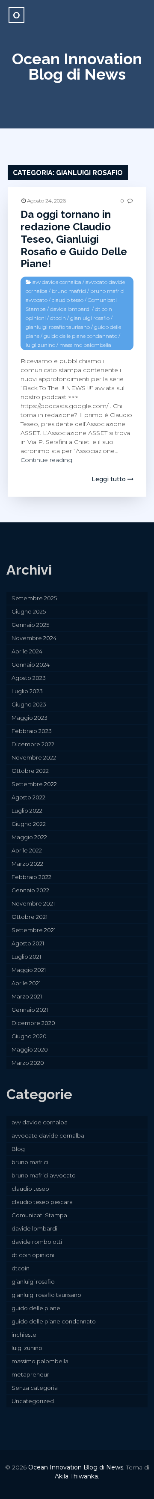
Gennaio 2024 (31, 664)
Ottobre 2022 (30, 770)
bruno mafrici (69, 291)
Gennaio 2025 (30, 624)
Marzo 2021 (27, 996)
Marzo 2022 (27, 863)
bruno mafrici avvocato (44, 1175)
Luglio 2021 (26, 956)
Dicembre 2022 (33, 744)
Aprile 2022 (27, 850)
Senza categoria (35, 1387)
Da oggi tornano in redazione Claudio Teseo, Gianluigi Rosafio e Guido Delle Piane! (74, 239)
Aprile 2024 (27, 651)
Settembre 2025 (34, 598)
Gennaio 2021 (30, 1009)
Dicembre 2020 (33, 1022)
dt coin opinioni (33, 1255)
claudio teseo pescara (42, 1201)
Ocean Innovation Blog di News (77, 66)
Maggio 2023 (29, 717)
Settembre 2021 (34, 930)
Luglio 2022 (27, 810)
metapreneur (30, 1374)
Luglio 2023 (27, 691)
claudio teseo (67, 300)
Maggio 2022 (29, 837)
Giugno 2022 (29, 823)
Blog (18, 1148)
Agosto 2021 (28, 943)
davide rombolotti (37, 1241)
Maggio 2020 (30, 1049)
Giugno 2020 (29, 1036)
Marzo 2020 (28, 1062)
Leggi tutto (109, 479)
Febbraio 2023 (32, 730)
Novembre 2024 (34, 638)
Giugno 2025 (29, 611)
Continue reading (46, 460)
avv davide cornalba (57, 282)
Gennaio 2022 (30, 890)
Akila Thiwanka (76, 1476)
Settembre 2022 (34, 784)
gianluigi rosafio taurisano (58, 327)
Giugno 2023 (29, 704)
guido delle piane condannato (80, 336)
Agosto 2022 (28, 797)
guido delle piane (36, 1308)
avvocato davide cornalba (48, 1135)
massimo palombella (85, 345)
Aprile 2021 (26, 983)
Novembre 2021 (33, 903)
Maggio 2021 (29, 969)
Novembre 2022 (34, 757)
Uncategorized (33, 1401)
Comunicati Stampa (39, 1215)
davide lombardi (70, 309)
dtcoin (58, 318)
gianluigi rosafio (90, 318)
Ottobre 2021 (29, 916)
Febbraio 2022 (31, 876)
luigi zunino (40, 345)
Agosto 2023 (29, 677)
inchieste (24, 1334)
